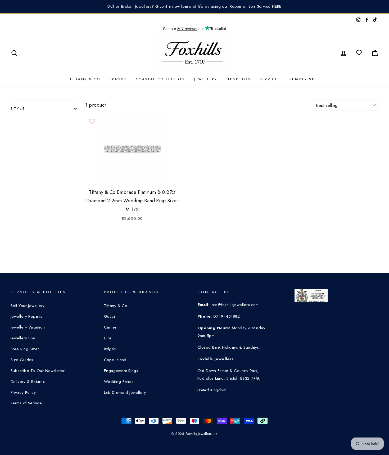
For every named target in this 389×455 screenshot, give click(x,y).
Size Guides (22, 360)
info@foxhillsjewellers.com (235, 305)
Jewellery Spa (23, 338)
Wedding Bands (119, 381)
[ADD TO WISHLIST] (92, 121)
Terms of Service (26, 403)
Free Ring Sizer (25, 349)
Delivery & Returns (28, 381)
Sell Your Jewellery (28, 306)
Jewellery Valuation (28, 327)
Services (270, 79)
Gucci (109, 316)
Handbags (239, 79)
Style (18, 108)
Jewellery (205, 79)
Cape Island (115, 360)
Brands (118, 79)
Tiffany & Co (85, 79)
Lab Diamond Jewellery (125, 392)
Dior (108, 338)
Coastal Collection (160, 79)
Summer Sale (304, 79)
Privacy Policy (23, 392)
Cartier (110, 327)
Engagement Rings (121, 371)
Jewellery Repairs (26, 316)
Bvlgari (110, 349)
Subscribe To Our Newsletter (38, 371)
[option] (194, 6)
